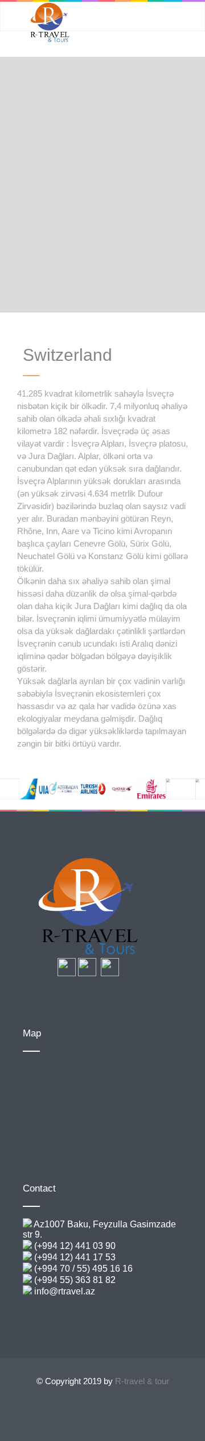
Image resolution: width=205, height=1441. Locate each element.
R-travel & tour (142, 1381)
